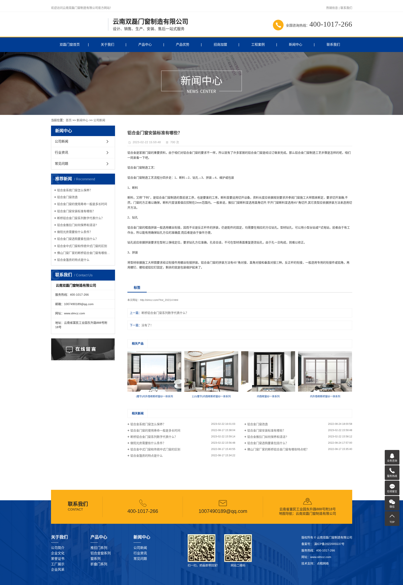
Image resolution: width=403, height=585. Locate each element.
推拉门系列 (98, 548)
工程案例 (258, 44)
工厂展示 (57, 564)
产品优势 (182, 44)
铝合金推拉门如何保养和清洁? (77, 225)
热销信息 (332, 7)
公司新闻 (99, 120)
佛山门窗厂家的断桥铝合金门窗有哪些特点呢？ (84, 253)
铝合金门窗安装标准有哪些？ (76, 211)
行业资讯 (61, 152)
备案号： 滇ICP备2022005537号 (322, 544)
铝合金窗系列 (100, 553)
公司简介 (57, 548)
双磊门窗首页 (70, 44)
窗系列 (95, 558)
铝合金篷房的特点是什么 (73, 259)
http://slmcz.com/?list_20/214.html (159, 300)
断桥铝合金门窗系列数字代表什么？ (80, 218)
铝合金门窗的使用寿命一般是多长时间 (82, 204)
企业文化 (57, 553)
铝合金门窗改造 (67, 197)
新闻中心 (295, 44)
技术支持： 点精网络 (315, 563)
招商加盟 (220, 44)
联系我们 (346, 7)
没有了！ (147, 325)
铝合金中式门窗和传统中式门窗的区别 (82, 246)
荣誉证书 (57, 558)
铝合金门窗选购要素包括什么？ (77, 238)
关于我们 (107, 44)
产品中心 (145, 44)
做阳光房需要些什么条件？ (74, 232)
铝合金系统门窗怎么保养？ (74, 190)
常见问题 (61, 163)
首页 (69, 120)
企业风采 (57, 569)
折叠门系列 (98, 564)
